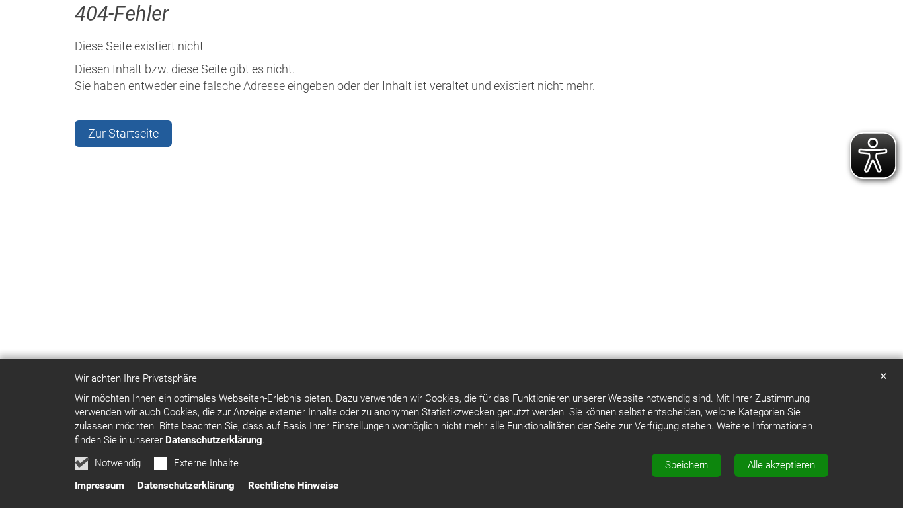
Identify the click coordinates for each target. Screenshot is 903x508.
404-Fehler (122, 13)
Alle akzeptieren (781, 465)
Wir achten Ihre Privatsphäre (136, 378)
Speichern (686, 465)
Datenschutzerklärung (213, 440)
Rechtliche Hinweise (293, 485)
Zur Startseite (123, 133)
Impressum (99, 485)
